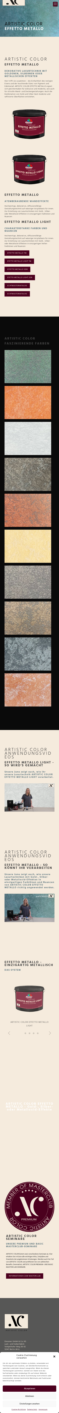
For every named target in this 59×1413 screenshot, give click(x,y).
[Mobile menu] (55, 4)
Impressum (43, 1409)
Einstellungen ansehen (30, 1404)
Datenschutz (32, 1409)
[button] (54, 1356)
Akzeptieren (29, 1388)
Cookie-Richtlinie (19, 1409)
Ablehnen (29, 1396)
